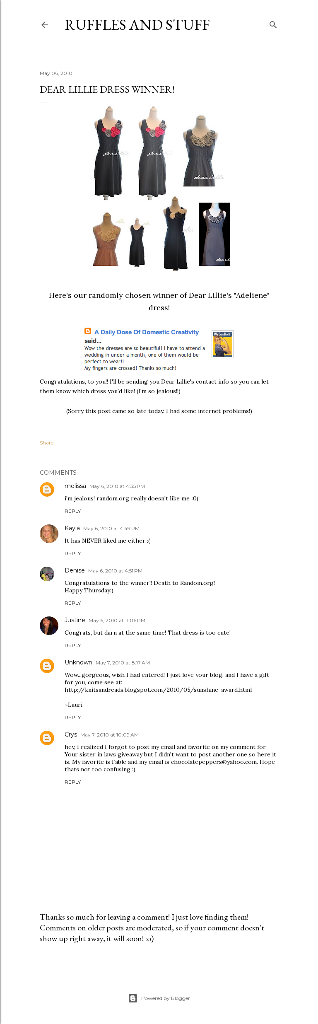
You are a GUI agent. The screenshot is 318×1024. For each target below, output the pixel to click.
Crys (71, 734)
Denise (75, 570)
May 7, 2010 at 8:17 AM (123, 662)
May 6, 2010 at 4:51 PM (115, 571)
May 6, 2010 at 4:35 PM (117, 486)
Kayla (72, 528)
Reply (73, 511)
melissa (75, 486)
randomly (106, 295)
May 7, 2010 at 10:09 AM (109, 735)
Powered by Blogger (165, 998)
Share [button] (46, 443)
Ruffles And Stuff (137, 24)
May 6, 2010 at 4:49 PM (111, 528)
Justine (75, 620)
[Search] (273, 23)
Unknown (78, 662)
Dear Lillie (207, 295)
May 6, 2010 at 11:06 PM (117, 620)
